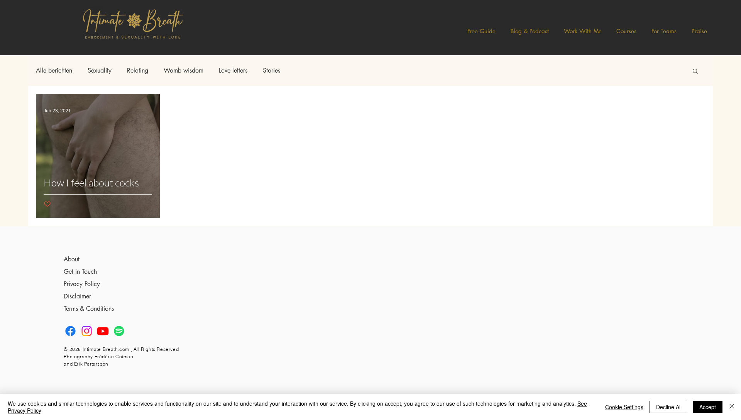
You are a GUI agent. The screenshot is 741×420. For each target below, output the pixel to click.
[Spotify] (119, 331)
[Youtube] (103, 331)
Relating (137, 71)
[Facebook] (70, 331)
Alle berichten (54, 71)
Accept (707, 407)
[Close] (731, 407)
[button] (530, 31)
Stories (271, 71)
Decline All (669, 407)
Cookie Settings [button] (624, 407)
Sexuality (100, 71)
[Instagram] (86, 331)
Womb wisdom (183, 71)
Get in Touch (80, 272)
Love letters (233, 71)
